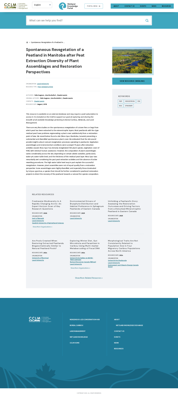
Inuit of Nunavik (38, 218)
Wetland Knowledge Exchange (129, 325)
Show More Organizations (42, 227)
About (116, 6)
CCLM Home (74, 343)
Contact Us (129, 6)
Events (143, 6)
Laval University (43, 84)
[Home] (17, 6)
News (154, 6)
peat (120, 101)
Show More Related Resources (88, 278)
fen (139, 101)
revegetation (129, 101)
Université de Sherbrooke (117, 260)
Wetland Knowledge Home (27, 42)
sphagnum (128, 106)
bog (120, 106)
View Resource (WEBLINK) (132, 81)
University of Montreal (40, 258)
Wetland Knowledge (79, 337)
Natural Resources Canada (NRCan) (83, 262)
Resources (166, 6)
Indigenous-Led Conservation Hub (85, 320)
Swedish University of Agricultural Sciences (48, 223)
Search (147, 20)
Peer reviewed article (45, 87)
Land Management (78, 331)
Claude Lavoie (39, 101)
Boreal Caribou (76, 325)
